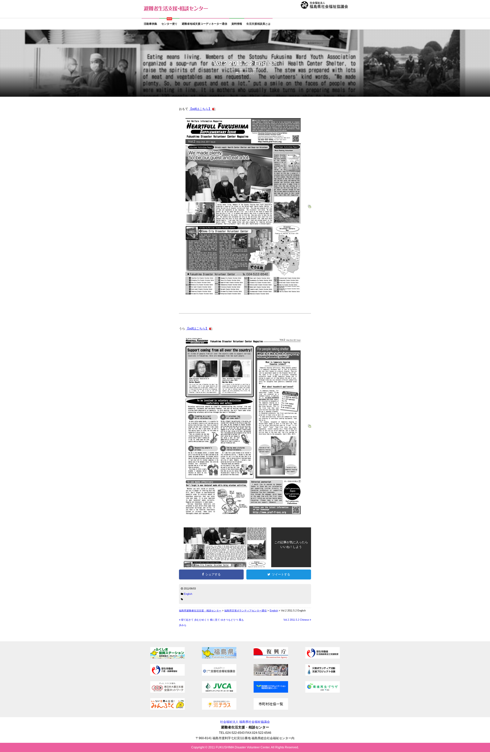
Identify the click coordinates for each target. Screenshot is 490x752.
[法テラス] (219, 708)
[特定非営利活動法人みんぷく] (167, 708)
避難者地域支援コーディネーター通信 (204, 23)
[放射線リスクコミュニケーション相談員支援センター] (271, 691)
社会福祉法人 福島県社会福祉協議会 (245, 721)
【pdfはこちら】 (200, 108)
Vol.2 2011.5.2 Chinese (296, 619)
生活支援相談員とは (258, 23)
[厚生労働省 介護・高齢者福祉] (167, 674)
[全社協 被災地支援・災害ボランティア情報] (271, 674)
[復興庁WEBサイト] (271, 657)
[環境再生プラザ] (322, 691)
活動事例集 (150, 23)
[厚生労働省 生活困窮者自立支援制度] (322, 657)
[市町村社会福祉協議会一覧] (271, 708)
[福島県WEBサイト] (219, 657)
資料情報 (236, 23)
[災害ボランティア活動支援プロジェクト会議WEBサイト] (322, 674)
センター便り (169, 23)
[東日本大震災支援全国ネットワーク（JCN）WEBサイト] (167, 691)
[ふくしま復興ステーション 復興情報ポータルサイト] (167, 657)
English (188, 593)
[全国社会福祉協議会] (219, 674)
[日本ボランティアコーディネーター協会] (219, 691)
